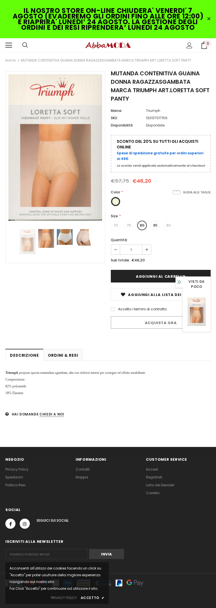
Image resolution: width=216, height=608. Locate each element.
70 (115, 225)
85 (155, 225)
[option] (55, 147)
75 (129, 225)
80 (142, 225)
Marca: (116, 110)
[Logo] (108, 45)
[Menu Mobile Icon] (8, 45)
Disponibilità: (122, 125)
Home (10, 60)
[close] (209, 19)
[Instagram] (25, 524)
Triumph (153, 110)
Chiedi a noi (51, 414)
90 (168, 225)
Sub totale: (120, 260)
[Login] (189, 45)
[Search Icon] (25, 45)
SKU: (114, 118)
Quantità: (119, 240)
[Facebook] (10, 524)
